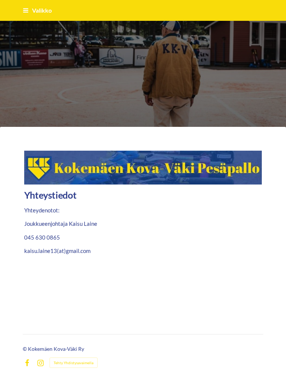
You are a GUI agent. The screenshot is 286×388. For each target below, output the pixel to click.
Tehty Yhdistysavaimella (73, 362)
